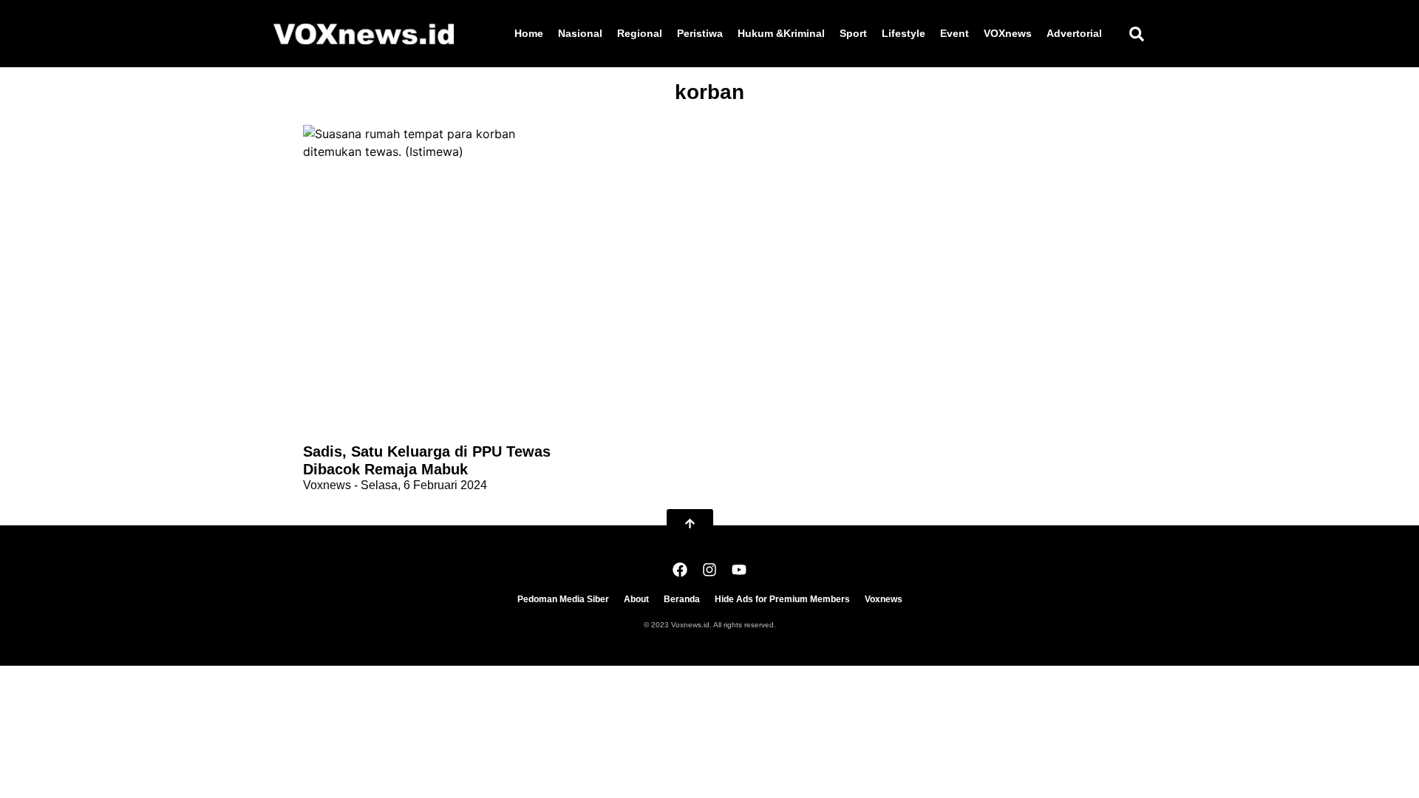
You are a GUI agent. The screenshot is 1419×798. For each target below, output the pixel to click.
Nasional (580, 33)
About (636, 599)
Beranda (682, 599)
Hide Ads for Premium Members (782, 599)
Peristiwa (700, 33)
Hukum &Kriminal (781, 33)
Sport (853, 33)
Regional (639, 33)
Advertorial (1074, 33)
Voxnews (883, 599)
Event (954, 33)
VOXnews (1008, 33)
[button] (1136, 33)
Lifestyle (903, 33)
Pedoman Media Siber (563, 599)
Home (528, 33)
